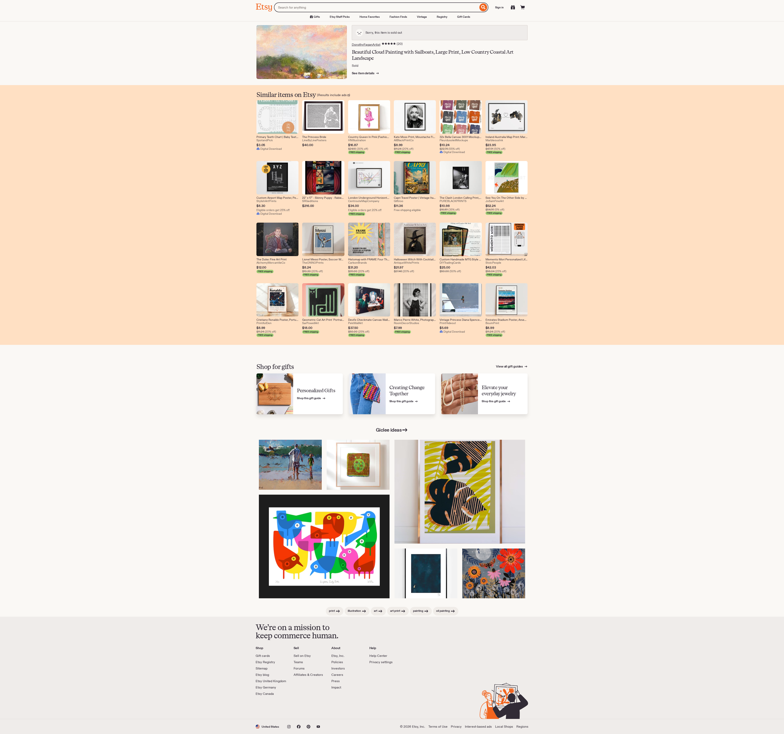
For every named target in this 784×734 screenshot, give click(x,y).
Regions (522, 726)
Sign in (499, 7)
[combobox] (376, 7)
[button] (267, 726)
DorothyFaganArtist (366, 45)
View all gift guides (509, 366)
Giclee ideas (389, 430)
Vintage (422, 16)
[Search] (483, 7)
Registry (442, 16)
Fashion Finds (398, 16)
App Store (269, 707)
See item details (363, 73)
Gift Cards (463, 16)
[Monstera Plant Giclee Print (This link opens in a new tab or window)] (459, 491)
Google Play (300, 707)
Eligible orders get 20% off (365, 210)
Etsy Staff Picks (340, 16)
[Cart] (523, 7)
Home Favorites (370, 16)
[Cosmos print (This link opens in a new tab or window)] (425, 574)
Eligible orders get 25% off (273, 210)
